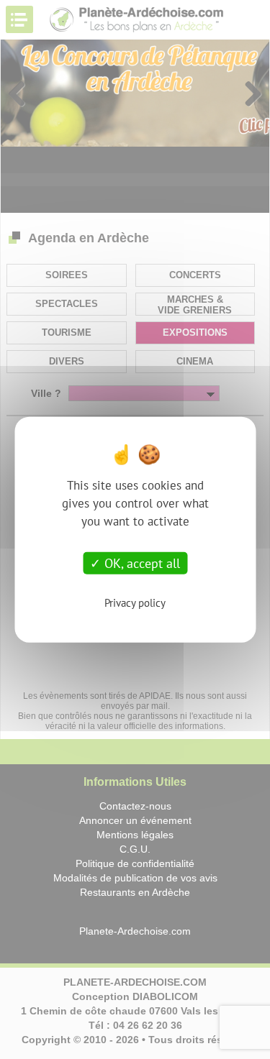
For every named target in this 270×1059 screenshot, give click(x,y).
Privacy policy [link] (135, 603)
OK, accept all (140, 562)
